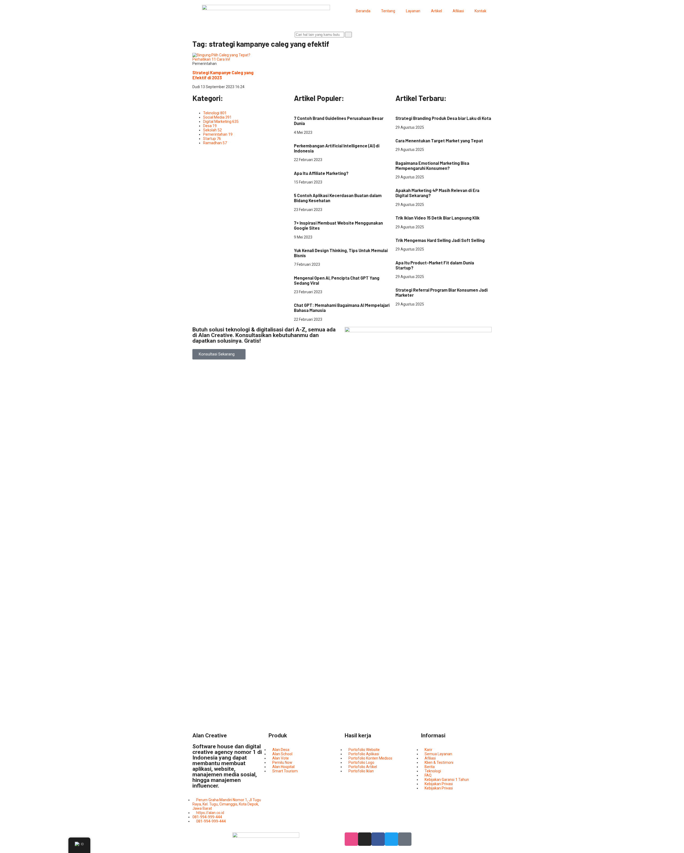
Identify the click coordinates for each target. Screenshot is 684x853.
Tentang (388, 11)
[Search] (348, 34)
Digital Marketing (308, 109)
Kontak (480, 11)
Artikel (436, 11)
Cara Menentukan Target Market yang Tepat (439, 140)
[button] (219, 354)
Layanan (413, 11)
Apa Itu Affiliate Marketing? (321, 173)
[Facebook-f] (378, 839)
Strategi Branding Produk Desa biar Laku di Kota (443, 118)
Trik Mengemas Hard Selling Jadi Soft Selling (440, 240)
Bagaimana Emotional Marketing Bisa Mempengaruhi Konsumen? (432, 166)
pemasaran (405, 132)
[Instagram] (364, 839)
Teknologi (302, 137)
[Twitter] (391, 839)
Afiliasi (458, 11)
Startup (329, 241)
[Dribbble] (351, 839)
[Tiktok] (404, 839)
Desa (399, 109)
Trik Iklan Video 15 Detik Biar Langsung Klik (437, 217)
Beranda (363, 11)
